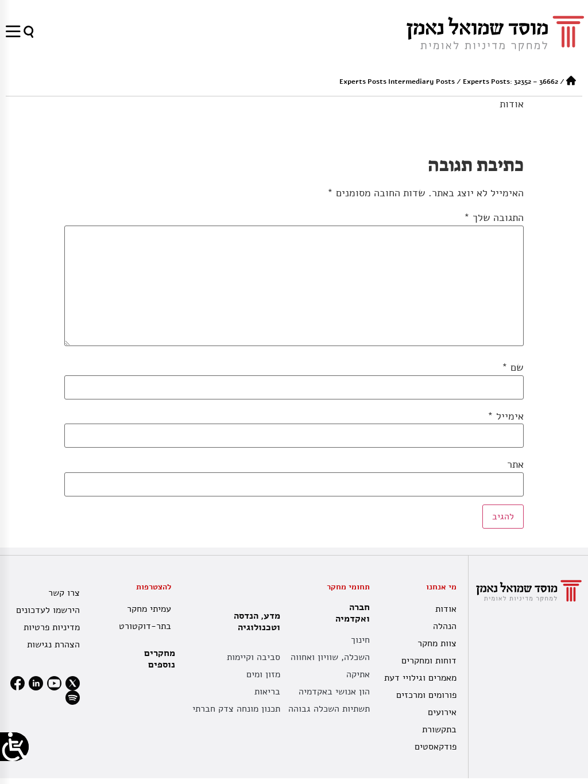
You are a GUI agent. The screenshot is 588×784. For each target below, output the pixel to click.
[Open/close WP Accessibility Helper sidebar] (14, 746)
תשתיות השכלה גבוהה (329, 709)
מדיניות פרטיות (52, 627)
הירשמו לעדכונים (48, 610)
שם (513, 367)
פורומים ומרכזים (426, 695)
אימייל (506, 416)
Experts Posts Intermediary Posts (397, 81)
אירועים (442, 712)
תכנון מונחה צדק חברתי (236, 709)
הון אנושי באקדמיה (334, 691)
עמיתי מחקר (149, 609)
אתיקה (358, 674)
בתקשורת (439, 729)
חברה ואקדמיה (352, 613)
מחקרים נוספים (159, 659)
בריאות (267, 691)
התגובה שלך (494, 217)
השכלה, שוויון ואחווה (330, 657)
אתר (515, 464)
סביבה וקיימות (253, 657)
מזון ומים (263, 674)
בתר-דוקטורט (145, 626)
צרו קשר (64, 593)
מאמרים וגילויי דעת (420, 678)
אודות (512, 104)
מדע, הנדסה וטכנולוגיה (257, 622)
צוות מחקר (437, 643)
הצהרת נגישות (53, 644)
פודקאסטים (436, 746)
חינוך (360, 640)
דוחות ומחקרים (429, 660)
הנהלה (445, 626)
